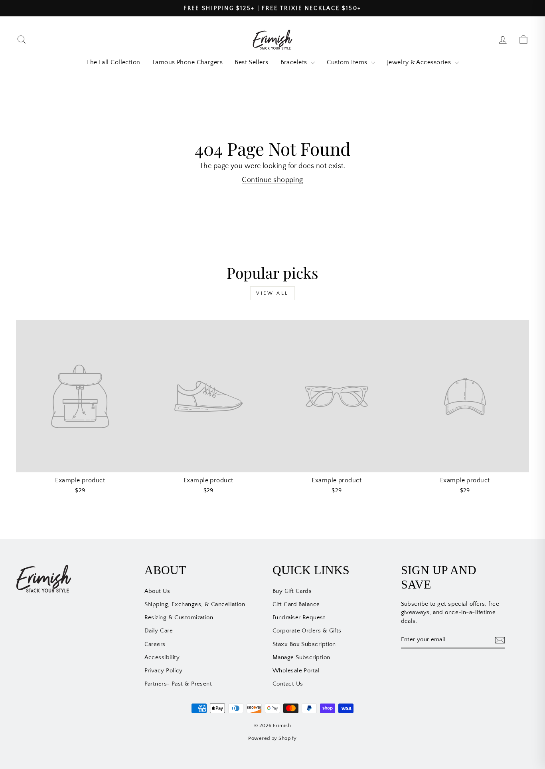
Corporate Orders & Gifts (307, 630)
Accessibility (162, 657)
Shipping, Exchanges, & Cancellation (194, 604)
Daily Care (158, 630)
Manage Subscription (301, 657)
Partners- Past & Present (178, 683)
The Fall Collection (113, 62)
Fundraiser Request (298, 617)
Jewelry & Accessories (420, 62)
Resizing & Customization (178, 617)
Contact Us (287, 683)
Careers (155, 644)
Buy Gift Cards (292, 591)
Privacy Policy (163, 670)
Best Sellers (251, 62)
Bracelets (294, 62)
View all (272, 293)
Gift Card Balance (296, 604)
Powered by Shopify (272, 738)
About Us (157, 591)
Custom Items (348, 62)
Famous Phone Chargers (187, 62)
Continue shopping (272, 180)
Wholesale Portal (296, 670)
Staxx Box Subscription (304, 644)
